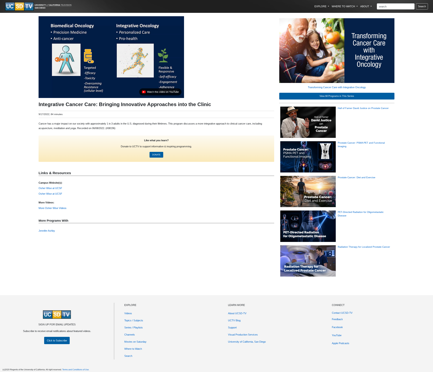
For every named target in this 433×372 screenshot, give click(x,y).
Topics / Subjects (133, 320)
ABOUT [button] (365, 6)
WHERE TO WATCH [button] (344, 6)
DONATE (156, 155)
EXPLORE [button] (320, 6)
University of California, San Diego (247, 341)
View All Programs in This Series (337, 96)
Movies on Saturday (135, 341)
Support (232, 327)
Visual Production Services (243, 334)
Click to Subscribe (57, 340)
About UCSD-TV (237, 313)
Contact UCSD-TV (342, 312)
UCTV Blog (234, 320)
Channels (129, 334)
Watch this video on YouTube (160, 92)
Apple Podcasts (340, 343)
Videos (128, 313)
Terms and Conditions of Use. (75, 369)
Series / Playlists (133, 327)
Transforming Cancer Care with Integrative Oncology (337, 87)
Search (422, 6)
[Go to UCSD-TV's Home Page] (39, 6)
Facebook (337, 327)
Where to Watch (133, 348)
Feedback (337, 319)
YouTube (336, 335)
